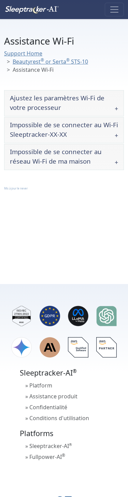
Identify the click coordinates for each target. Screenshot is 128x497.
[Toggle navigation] (114, 9)
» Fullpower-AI (45, 456)
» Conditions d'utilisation (57, 418)
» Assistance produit (51, 396)
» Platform (38, 385)
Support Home (23, 53)
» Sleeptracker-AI (48, 446)
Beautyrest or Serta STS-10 (50, 61)
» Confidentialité (46, 407)
